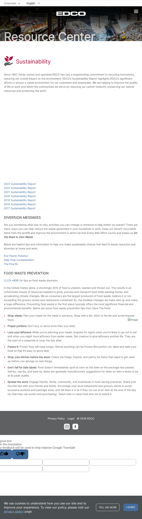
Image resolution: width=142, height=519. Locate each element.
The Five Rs (11, 264)
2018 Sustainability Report (20, 204)
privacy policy (14, 511)
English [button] (31, 3)
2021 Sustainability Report (20, 192)
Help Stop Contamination (19, 259)
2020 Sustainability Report (20, 196)
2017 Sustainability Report (20, 208)
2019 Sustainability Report (20, 200)
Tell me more (108, 507)
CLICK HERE (11, 280)
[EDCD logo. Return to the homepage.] (71, 13)
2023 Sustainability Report (20, 183)
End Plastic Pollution (16, 255)
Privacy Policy (56, 418)
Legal (70, 418)
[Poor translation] (20, 454)
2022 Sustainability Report (20, 187)
